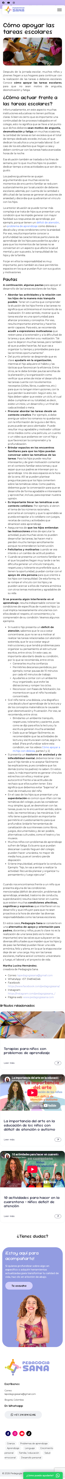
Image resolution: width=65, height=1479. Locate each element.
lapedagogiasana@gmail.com (35, 975)
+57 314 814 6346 (24, 1415)
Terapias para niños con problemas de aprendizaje (27, 1050)
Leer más (9, 1063)
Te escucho (18, 1286)
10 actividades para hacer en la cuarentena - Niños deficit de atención (31, 1201)
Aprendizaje (13, 1448)
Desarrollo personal (31, 1457)
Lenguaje (30, 1448)
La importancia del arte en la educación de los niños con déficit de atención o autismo (29, 1125)
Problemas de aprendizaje (34, 1443)
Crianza (11, 1443)
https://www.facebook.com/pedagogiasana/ (34, 986)
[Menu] (59, 9)
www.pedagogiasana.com (38, 997)
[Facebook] (3, 2)
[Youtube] (8, 2)
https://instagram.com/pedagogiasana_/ (31, 993)
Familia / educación (29, 1453)
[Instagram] (14, 2)
